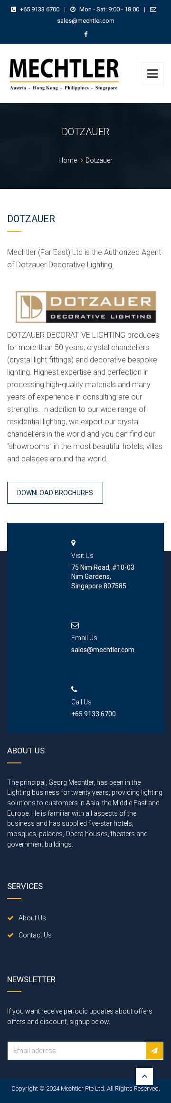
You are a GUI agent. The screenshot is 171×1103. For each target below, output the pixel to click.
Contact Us (35, 935)
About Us (32, 918)
